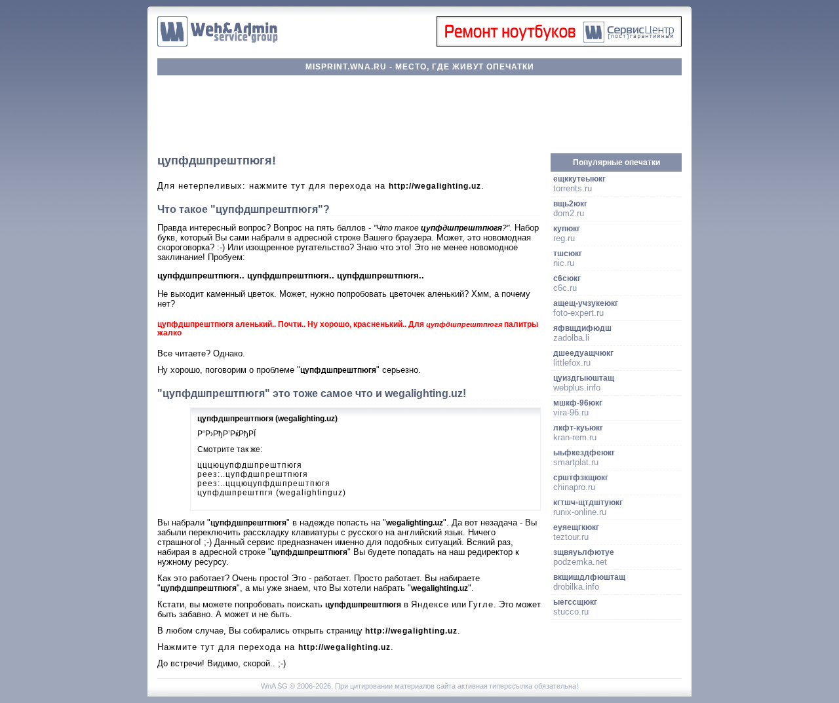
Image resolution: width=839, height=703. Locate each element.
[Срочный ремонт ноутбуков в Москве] (559, 43)
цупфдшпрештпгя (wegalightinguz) (271, 492)
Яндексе (430, 604)
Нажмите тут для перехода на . (275, 647)
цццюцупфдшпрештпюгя (249, 465)
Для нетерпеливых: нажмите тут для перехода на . (320, 186)
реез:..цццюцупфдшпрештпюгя (263, 483)
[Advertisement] (419, 114)
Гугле (481, 604)
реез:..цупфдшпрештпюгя (252, 474)
